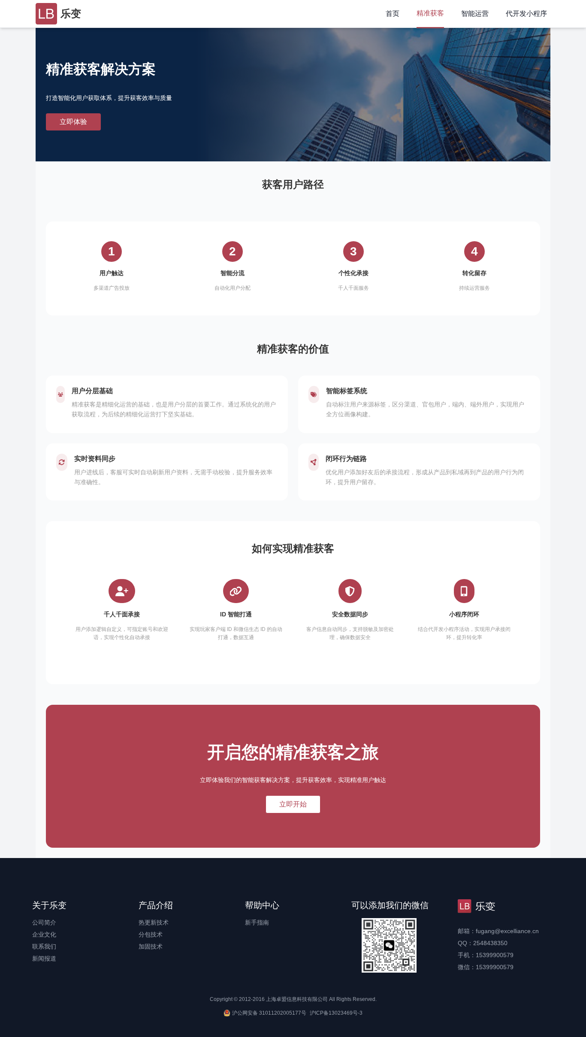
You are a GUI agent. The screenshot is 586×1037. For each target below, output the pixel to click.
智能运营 (475, 13)
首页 (392, 13)
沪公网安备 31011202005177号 (269, 1013)
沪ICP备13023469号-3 (336, 1013)
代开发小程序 (526, 13)
